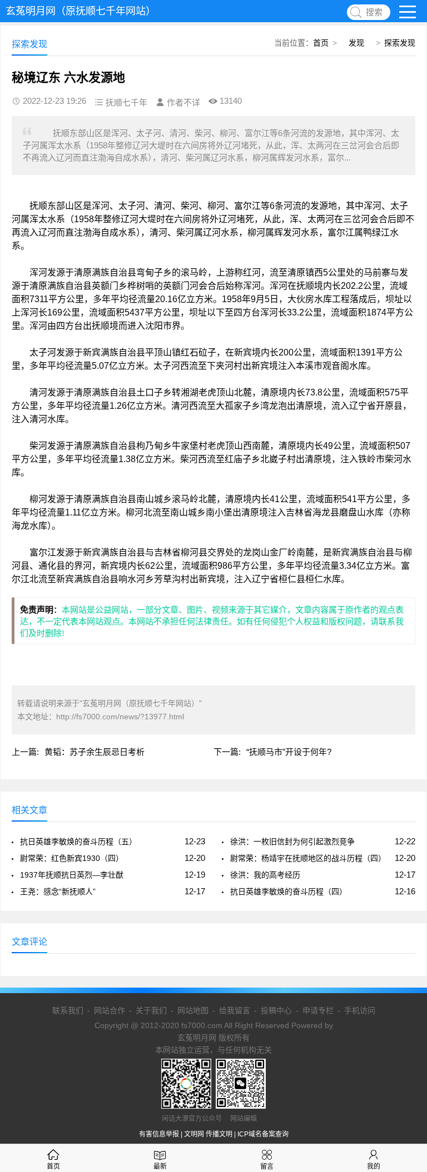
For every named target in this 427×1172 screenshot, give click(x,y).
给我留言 (234, 1010)
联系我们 (67, 1010)
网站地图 (192, 1010)
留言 (267, 1166)
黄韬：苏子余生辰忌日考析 (94, 752)
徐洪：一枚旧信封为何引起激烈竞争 (292, 841)
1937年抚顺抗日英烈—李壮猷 (71, 874)
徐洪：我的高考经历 (265, 874)
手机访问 (359, 1010)
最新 (160, 1166)
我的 (373, 1166)
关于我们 (151, 1010)
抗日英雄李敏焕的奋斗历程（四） (288, 891)
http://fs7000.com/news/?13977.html (120, 716)
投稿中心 (276, 1010)
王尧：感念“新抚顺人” (58, 891)
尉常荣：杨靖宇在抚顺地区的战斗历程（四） (308, 858)
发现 (356, 42)
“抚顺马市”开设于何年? (288, 752)
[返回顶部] (404, 1043)
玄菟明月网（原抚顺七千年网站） (81, 11)
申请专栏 (318, 1010)
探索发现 (399, 42)
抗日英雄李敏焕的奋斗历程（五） (78, 841)
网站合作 (109, 1010)
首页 (321, 42)
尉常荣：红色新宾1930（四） (71, 858)
